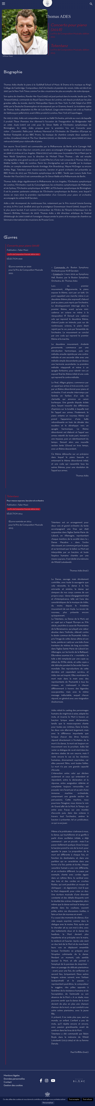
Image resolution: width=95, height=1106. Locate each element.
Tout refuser (87, 1099)
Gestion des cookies (13, 1085)
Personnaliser (48, 1103)
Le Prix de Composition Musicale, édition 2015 (23, 509)
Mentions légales (12, 1076)
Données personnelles (14, 1079)
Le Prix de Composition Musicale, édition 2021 (23, 254)
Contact (8, 1082)
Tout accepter (74, 1099)
